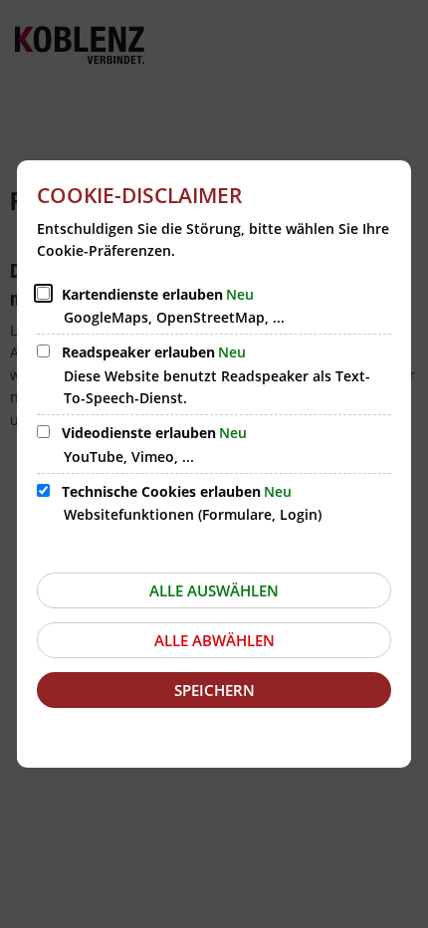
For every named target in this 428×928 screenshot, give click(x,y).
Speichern (214, 690)
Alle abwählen (214, 640)
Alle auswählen (214, 590)
